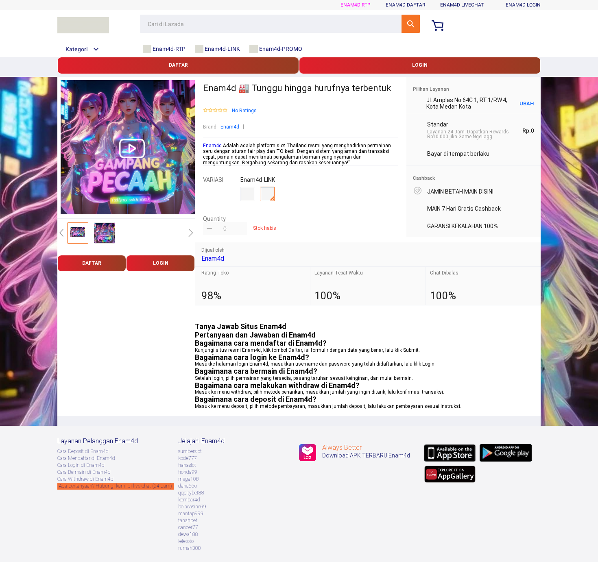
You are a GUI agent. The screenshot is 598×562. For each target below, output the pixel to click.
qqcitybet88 (191, 493)
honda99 (187, 472)
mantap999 (190, 513)
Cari (411, 24)
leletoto (186, 541)
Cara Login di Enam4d (81, 465)
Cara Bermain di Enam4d (84, 472)
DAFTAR (178, 65)
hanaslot (187, 465)
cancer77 (188, 527)
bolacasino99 (192, 507)
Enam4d (229, 127)
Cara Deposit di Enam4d (83, 451)
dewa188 (188, 534)
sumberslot (190, 451)
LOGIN (420, 65)
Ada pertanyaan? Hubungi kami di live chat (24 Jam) (115, 486)
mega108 (188, 479)
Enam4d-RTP (355, 5)
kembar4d (189, 500)
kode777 (187, 458)
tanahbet (187, 520)
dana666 (187, 486)
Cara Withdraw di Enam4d (85, 479)
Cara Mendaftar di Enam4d (86, 458)
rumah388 (189, 548)
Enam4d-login (523, 5)
